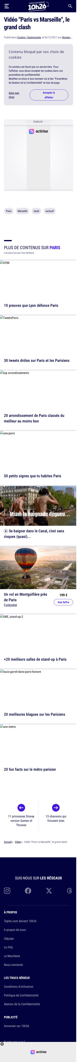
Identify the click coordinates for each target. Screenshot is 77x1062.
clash (36, 211)
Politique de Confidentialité (21, 995)
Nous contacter (13, 964)
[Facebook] (28, 891)
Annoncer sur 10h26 (16, 1026)
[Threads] (70, 891)
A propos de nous (15, 929)
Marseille (22, 211)
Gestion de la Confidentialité (22, 1004)
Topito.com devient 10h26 (20, 921)
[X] (49, 891)
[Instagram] (7, 891)
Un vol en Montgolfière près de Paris (25, 597)
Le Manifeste (12, 956)
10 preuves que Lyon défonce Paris (31, 305)
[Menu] (7, 6)
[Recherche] (70, 6)
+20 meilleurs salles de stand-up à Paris (35, 659)
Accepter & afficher (49, 95)
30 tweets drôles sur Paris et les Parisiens (36, 360)
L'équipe (9, 938)
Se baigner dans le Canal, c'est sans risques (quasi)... (34, 533)
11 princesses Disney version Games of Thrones (21, 820)
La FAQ (8, 947)
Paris (8, 211)
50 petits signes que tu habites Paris (32, 475)
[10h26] (38, 6)
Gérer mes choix (14, 95)
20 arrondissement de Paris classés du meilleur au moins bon (34, 417)
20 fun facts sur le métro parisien (30, 769)
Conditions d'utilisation (18, 986)
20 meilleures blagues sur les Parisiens (34, 714)
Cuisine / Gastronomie (29, 37)
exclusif (50, 211)
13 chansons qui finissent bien (56, 818)
